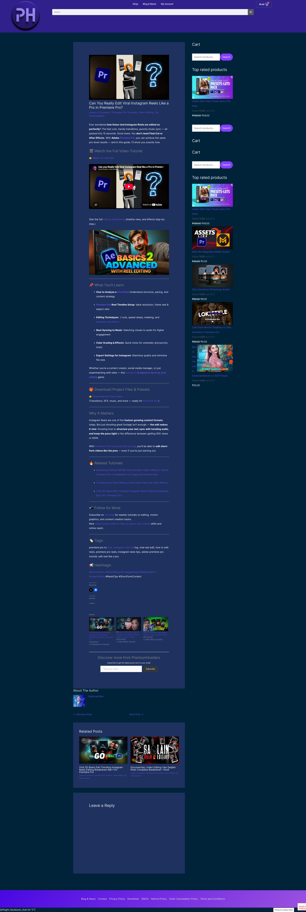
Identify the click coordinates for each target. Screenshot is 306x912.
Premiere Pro (127, 137)
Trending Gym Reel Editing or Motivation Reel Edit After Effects (132, 482)
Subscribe (150, 669)
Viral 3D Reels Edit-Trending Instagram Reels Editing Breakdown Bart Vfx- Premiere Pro (101, 770)
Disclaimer (133, 898)
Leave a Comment (99, 112)
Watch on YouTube (103, 158)
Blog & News (149, 4)
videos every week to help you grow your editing (122, 523)
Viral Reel (122, 292)
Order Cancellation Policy (183, 898)
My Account (167, 4)
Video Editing (145, 112)
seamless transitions (107, 321)
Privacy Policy (117, 898)
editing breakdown (113, 219)
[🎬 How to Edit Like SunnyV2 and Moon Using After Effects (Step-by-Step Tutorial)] (128, 624)
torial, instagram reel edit (121, 547)
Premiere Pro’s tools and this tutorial (115, 446)
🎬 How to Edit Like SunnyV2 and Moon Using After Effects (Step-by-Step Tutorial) (127, 634)
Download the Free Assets (108, 396)
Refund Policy (159, 898)
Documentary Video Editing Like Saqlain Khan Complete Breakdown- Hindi (153, 768)
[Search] (251, 12)
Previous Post (82, 714)
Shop (135, 4)
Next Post (136, 714)
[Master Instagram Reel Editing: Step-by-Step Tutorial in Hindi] (155, 624)
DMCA (145, 898)
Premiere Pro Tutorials (124, 112)
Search (226, 57)
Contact (102, 898)
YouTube (109, 514)
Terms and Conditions (212, 898)
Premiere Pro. (150, 400)
